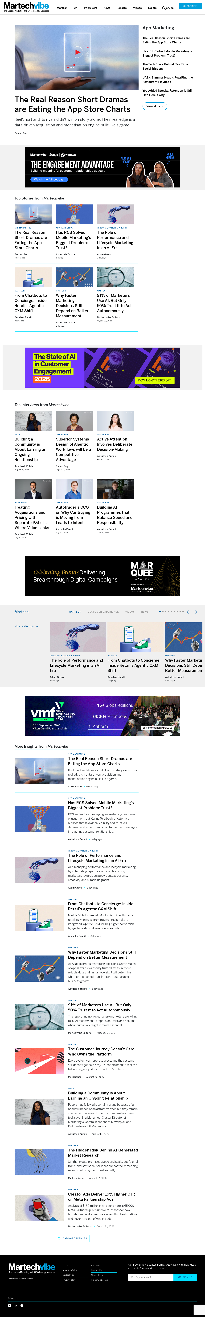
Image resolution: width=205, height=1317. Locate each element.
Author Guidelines (99, 1280)
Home (65, 1265)
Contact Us (96, 1270)
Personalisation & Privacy (112, 228)
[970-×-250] (102, 167)
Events (152, 8)
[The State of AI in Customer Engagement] (102, 367)
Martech (62, 8)
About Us (95, 1265)
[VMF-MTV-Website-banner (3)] (102, 715)
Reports (122, 8)
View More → (155, 106)
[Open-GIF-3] (102, 576)
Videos (137, 8)
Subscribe (190, 6)
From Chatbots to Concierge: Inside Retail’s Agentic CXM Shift (134, 665)
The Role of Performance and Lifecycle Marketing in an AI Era (76, 665)
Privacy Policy (68, 1280)
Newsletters (97, 1275)
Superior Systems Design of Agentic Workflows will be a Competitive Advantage (73, 449)
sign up (187, 1277)
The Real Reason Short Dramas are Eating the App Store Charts (73, 104)
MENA (17, 434)
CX (76, 8)
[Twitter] (11, 1305)
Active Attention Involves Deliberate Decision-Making (114, 444)
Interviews (90, 8)
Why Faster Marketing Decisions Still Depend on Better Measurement (72, 305)
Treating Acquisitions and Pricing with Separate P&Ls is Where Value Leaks (32, 517)
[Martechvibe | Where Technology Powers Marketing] (27, 7)
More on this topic (24, 626)
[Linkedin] (17, 1305)
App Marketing (23, 228)
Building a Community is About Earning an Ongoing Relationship (30, 449)
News (106, 8)
